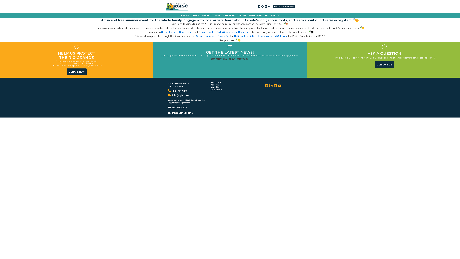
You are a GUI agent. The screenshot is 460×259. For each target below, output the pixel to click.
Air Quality (207, 15)
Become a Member (284, 6)
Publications (229, 15)
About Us (275, 15)
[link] (177, 32)
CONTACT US (384, 64)
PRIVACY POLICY (177, 107)
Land (217, 15)
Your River (184, 15)
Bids (267, 15)
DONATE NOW (77, 71)
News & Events (255, 15)
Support (242, 15)
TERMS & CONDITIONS (180, 113)
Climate (195, 15)
